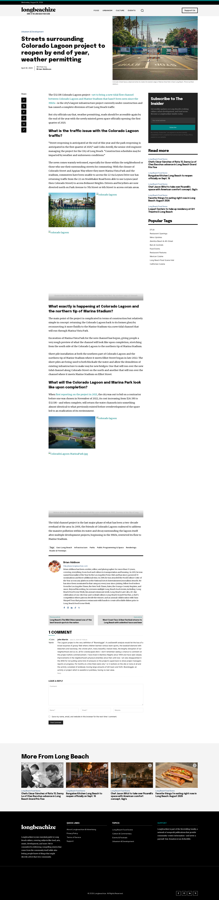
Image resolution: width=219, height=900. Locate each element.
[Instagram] (68, 607)
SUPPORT (162, 823)
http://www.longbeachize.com (75, 566)
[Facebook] (23, 100)
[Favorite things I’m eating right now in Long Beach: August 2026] (177, 775)
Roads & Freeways (57, 550)
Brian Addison (44, 69)
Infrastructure (80, 547)
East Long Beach (64, 547)
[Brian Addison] (55, 584)
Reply (59, 673)
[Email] (23, 124)
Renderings (131, 547)
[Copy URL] (23, 130)
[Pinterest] (23, 112)
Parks (92, 547)
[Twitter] (23, 106)
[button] (142, 10)
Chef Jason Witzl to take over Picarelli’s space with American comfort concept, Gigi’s (132, 796)
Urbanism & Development (32, 32)
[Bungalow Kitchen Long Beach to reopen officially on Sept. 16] (87, 775)
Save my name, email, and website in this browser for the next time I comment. (84, 716)
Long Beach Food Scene (157, 159)
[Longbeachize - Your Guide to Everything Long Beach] (38, 10)
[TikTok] (75, 607)
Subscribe (173, 127)
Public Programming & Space (110, 547)
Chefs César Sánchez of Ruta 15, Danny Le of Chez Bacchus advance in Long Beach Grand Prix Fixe (172, 165)
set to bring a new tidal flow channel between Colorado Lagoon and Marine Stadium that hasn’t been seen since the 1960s (93, 98)
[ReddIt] (23, 118)
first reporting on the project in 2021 (76, 394)
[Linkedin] (72, 607)
